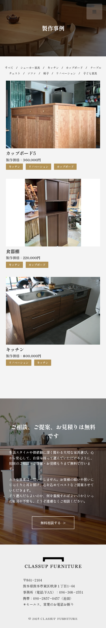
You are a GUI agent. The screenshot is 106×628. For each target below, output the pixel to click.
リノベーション (66, 73)
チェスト (14, 73)
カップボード (74, 67)
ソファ (31, 73)
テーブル (95, 67)
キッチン (53, 67)
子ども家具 (90, 73)
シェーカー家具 (30, 67)
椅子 (46, 73)
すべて (9, 67)
